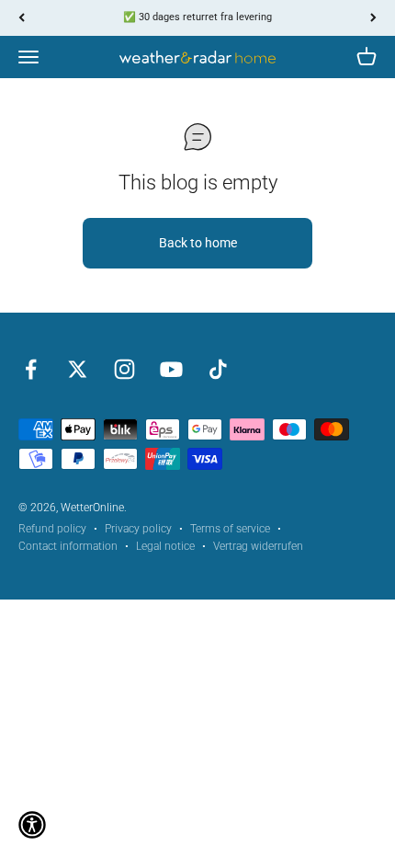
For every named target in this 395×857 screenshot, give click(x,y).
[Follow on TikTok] (218, 369)
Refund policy (52, 528)
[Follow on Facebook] (30, 369)
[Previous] (21, 18)
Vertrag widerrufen (258, 546)
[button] (32, 825)
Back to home (198, 242)
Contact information (68, 546)
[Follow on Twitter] (77, 369)
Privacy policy (138, 528)
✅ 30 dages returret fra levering (197, 17)
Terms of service (230, 528)
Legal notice (165, 546)
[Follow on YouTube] (171, 369)
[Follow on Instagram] (124, 369)
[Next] (373, 18)
